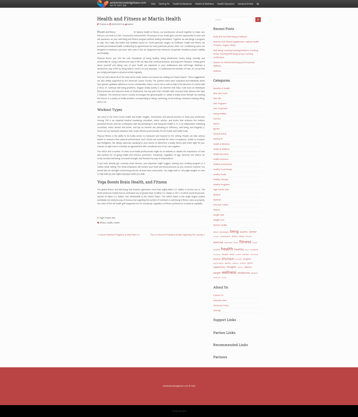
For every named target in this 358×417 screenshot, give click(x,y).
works (224, 277)
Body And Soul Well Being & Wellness (230, 36)
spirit (250, 262)
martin (117, 222)
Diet (153, 3)
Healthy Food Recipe (222, 169)
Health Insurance (221, 159)
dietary (234, 236)
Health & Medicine (182, 3)
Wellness (217, 71)
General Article (245, 3)
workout (254, 273)
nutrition (245, 254)
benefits (244, 231)
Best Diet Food (220, 93)
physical (217, 258)
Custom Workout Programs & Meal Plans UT (119, 234)
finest (236, 242)
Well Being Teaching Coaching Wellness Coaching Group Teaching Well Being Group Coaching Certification (235, 54)
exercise (218, 242)
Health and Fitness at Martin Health (139, 18)
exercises (228, 242)
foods (255, 242)
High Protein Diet (107, 217)
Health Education (226, 3)
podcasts (238, 259)
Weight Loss (218, 220)
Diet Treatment (220, 108)
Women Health (220, 225)
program (247, 259)
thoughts (231, 266)
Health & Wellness (204, 3)
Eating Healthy (219, 113)
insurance (217, 254)
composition (225, 236)
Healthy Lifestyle (220, 179)
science (243, 263)
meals (232, 254)
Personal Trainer (220, 204)
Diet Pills (217, 98)
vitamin (240, 267)
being (234, 231)
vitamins (248, 267)
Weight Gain (218, 214)
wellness (229, 272)
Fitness (216, 123)
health (110, 222)
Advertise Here (220, 300)
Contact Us (218, 295)
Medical (216, 194)
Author (130, 24)
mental (238, 254)
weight (217, 272)
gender (216, 128)
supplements (219, 267)
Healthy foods (219, 174)
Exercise (217, 118)
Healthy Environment (222, 164)
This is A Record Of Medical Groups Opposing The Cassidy (176, 234)
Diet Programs (220, 103)
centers (216, 236)
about (215, 232)
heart (247, 250)
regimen (235, 263)
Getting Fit (164, 3)
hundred (254, 249)
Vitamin (216, 209)
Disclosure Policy (221, 305)
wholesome (244, 272)
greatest (216, 249)
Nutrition (217, 199)
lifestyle (225, 254)
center (253, 231)
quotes (228, 263)
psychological (218, 263)
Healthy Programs (221, 184)
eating (241, 236)
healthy (239, 249)
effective (248, 236)
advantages (224, 232)
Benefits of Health (221, 88)
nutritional (254, 254)
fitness (103, 222)
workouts (217, 277)
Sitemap (217, 310)
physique (228, 259)
